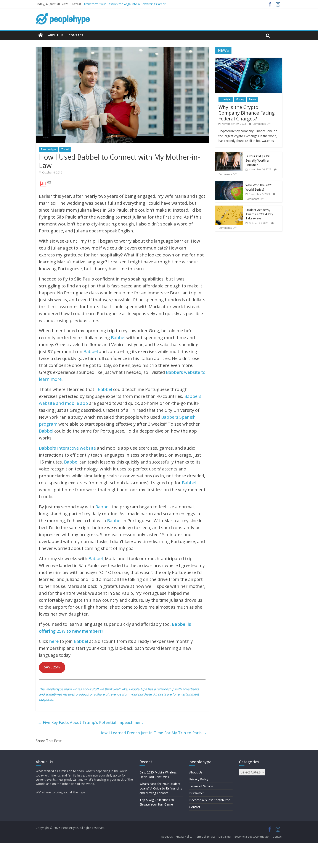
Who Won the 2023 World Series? (259, 187)
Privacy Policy (198, 779)
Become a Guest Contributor (209, 800)
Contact (76, 35)
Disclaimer (196, 793)
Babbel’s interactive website (67, 448)
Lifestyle (226, 99)
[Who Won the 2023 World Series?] (229, 183)
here (54, 641)
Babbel (118, 337)
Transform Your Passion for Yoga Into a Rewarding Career (124, 4)
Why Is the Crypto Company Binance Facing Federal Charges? (246, 113)
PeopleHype (48, 149)
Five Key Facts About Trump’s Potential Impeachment (90, 722)
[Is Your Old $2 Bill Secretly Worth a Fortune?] (229, 154)
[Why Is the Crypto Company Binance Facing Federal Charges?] (248, 60)
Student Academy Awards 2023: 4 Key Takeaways (259, 214)
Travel (65, 149)
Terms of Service (201, 786)
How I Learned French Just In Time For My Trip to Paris (153, 732)
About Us (55, 35)
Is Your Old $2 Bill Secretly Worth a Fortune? (258, 160)
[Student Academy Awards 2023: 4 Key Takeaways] (229, 208)
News (252, 99)
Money (240, 99)
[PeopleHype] (40, 35)
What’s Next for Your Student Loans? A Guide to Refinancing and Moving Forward (161, 788)
